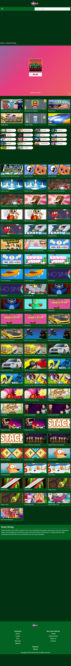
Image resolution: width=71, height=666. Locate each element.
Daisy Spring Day (29, 504)
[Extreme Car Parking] (35, 109)
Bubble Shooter (9, 134)
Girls (17, 638)
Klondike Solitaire (5, 250)
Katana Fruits (4, 489)
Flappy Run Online (6, 430)
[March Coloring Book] (12, 219)
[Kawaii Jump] (35, 264)
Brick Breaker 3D (29, 295)
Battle (9, 143)
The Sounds (51, 250)
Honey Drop (51, 310)
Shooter (43, 130)
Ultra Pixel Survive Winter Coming (10, 176)
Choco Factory (29, 206)
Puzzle (9, 139)
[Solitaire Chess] (12, 189)
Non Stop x (51, 111)
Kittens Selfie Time (53, 504)
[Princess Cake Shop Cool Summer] (35, 249)
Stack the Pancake (53, 430)
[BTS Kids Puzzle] (59, 293)
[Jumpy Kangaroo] (59, 458)
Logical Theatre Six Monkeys (32, 445)
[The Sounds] (59, 249)
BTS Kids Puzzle (52, 295)
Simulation (27, 135)
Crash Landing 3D (5, 280)
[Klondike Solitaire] (12, 249)
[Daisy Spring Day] (35, 502)
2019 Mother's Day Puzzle (8, 400)
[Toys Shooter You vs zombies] (59, 189)
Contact (53, 641)
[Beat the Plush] (35, 174)
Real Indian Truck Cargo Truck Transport (12, 355)
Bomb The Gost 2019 (30, 340)
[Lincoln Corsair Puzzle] (59, 353)
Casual (9, 130)
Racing (60, 143)
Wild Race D (52, 125)
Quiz (8, 148)
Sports (43, 135)
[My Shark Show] (35, 234)
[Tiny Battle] (59, 398)
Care (25, 139)
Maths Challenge (5, 459)
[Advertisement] (35, 25)
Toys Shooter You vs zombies (56, 191)
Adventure (27, 130)
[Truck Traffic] (35, 123)
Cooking (60, 139)
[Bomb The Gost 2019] (35, 338)
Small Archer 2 (52, 221)
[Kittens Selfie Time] (59, 502)
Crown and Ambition (30, 415)
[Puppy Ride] (12, 123)
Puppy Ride (4, 125)
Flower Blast (28, 474)
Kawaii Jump (28, 265)
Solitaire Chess (5, 191)
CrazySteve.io (52, 370)
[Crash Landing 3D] (12, 278)
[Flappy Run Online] (12, 428)
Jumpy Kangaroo (53, 459)
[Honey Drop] (59, 308)
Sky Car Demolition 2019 (31, 370)
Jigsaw (26, 148)
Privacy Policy (53, 636)
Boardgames (62, 135)
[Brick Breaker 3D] (35, 293)
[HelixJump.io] (35, 308)
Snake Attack (52, 489)
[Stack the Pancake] (59, 428)
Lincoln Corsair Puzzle (54, 355)
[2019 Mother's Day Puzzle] (12, 398)
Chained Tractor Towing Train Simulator (36, 385)
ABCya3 (17, 643)
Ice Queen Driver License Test (10, 111)
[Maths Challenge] (12, 458)
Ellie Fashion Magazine (7, 519)
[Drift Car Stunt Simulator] (59, 323)
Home (2, 43)
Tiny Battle (51, 400)
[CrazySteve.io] (59, 368)
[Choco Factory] (35, 204)
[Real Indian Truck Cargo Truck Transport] (12, 353)
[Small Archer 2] (59, 219)
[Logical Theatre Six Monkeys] (35, 443)
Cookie (53, 633)
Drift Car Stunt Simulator (55, 325)
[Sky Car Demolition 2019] (35, 368)
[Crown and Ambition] (35, 413)
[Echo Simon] (59, 278)
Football (43, 139)
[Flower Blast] (35, 473)
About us (53, 638)
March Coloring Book (6, 221)
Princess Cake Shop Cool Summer (34, 250)
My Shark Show (29, 236)
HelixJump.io (28, 310)
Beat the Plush (29, 176)
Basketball (44, 143)
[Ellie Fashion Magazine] (12, 517)
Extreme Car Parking (31, 111)
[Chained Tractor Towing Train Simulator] (35, 383)
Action (60, 130)
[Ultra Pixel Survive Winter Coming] (12, 174)
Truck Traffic (29, 125)
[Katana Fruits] (12, 487)
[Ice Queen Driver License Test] (12, 109)
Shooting (18, 641)
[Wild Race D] (59, 123)
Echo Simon (51, 280)
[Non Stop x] (59, 109)
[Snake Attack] (59, 487)
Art (25, 143)
